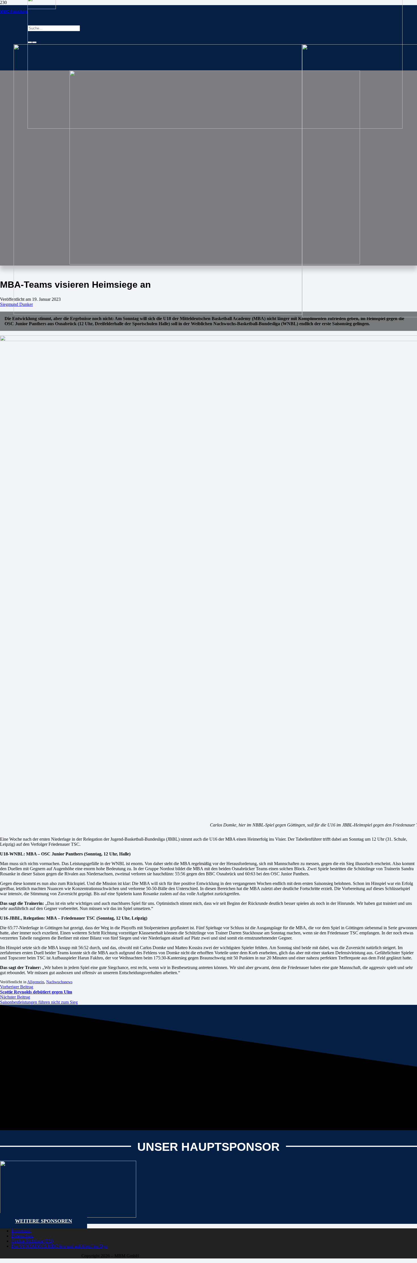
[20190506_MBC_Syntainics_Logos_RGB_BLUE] (158, 313)
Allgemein (35, 982)
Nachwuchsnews (59, 982)
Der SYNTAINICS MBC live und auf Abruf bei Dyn (59, 1246)
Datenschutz (22, 1235)
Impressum (21, 1230)
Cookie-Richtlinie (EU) (32, 1241)
